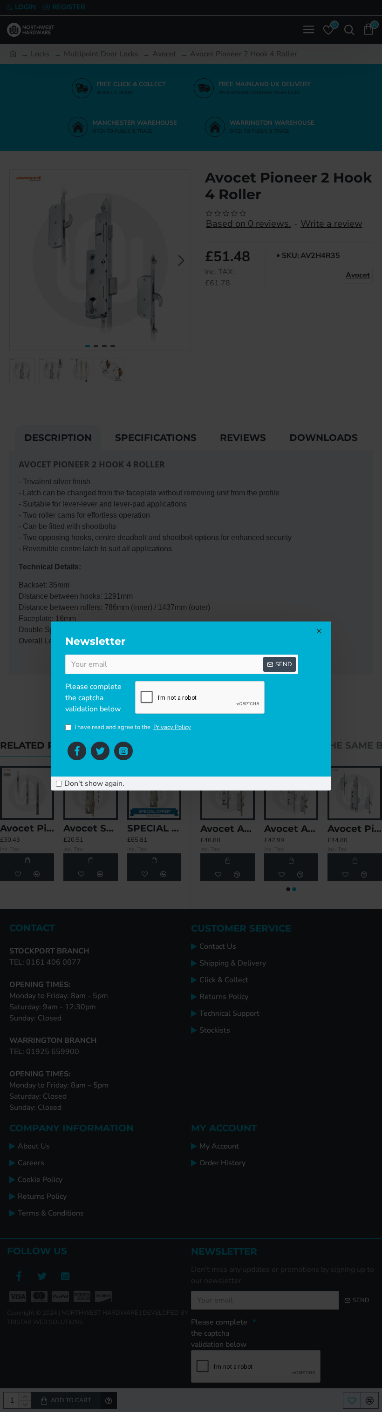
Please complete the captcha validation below (93, 698)
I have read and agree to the (133, 727)
